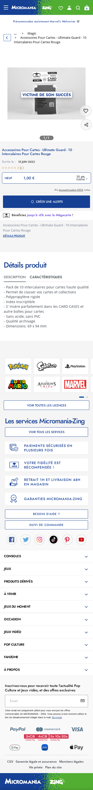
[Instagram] (39, 539)
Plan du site (53, 767)
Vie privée (36, 767)
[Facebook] (11, 539)
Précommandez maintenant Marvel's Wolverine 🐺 (46, 21)
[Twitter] (25, 539)
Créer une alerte (49, 201)
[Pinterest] (67, 539)
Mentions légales (71, 761)
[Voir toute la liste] (60, 8)
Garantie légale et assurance (36, 761)
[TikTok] (53, 539)
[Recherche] (78, 9)
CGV (10, 761)
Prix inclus (72, 190)
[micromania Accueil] (31, 7)
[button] (47, 556)
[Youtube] (81, 539)
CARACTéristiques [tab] (46, 277)
